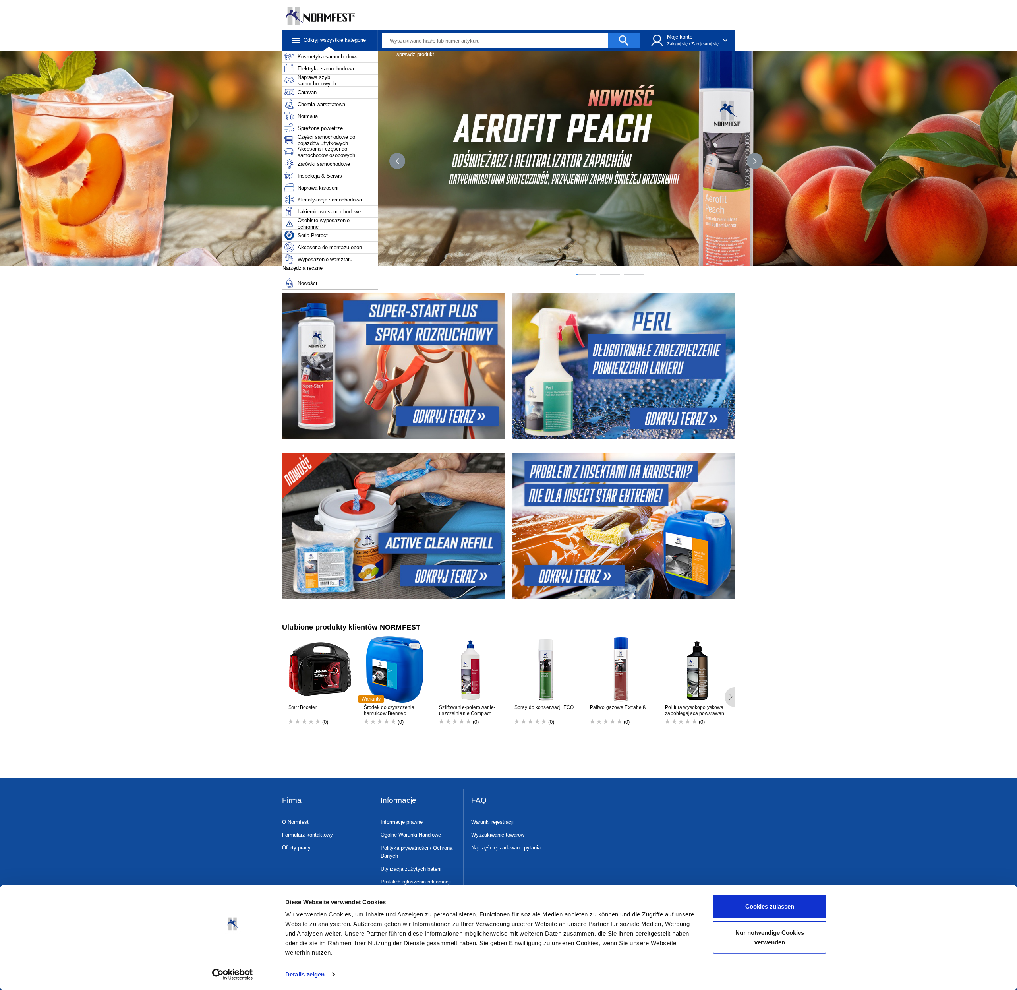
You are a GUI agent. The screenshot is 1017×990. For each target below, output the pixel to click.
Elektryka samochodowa (326, 69)
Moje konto (679, 37)
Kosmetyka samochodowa (328, 57)
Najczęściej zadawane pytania (506, 848)
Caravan (307, 92)
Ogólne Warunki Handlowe (411, 835)
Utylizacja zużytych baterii (411, 869)
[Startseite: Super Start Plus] (392, 366)
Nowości (307, 283)
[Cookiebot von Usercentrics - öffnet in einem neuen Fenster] (232, 974)
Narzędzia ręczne (302, 268)
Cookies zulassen (769, 906)
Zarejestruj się (705, 43)
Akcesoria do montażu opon (330, 247)
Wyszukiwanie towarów (497, 835)
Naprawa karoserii (318, 188)
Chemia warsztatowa (321, 104)
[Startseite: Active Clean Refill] (392, 526)
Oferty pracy (296, 848)
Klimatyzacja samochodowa (330, 200)
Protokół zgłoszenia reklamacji (416, 882)
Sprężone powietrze (320, 128)
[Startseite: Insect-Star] (624, 526)
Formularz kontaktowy (307, 835)
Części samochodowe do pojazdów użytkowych (326, 140)
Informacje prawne (402, 822)
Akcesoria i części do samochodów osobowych (326, 152)
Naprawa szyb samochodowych (317, 80)
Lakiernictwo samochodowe (329, 212)
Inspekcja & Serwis (320, 176)
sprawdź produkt (415, 54)
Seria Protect (313, 235)
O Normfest (295, 822)
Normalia (308, 116)
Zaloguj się (677, 43)
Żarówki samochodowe (324, 164)
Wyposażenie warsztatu (325, 259)
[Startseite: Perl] (624, 366)
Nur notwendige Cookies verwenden (769, 937)
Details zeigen (305, 974)
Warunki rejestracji (492, 822)
